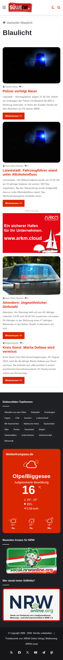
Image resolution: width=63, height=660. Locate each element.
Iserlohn (28, 418)
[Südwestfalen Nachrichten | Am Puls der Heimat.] (20, 7)
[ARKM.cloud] (31, 233)
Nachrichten (49, 424)
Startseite (12, 22)
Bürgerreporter (12, 343)
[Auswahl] (4, 8)
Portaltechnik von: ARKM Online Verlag (25, 638)
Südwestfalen (10, 435)
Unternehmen (28, 435)
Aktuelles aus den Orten (15, 412)
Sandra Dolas (11, 87)
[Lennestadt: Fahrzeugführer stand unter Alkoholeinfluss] (31, 142)
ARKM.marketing (31, 211)
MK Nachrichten (11, 424)
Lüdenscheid (42, 418)
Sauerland (29, 429)
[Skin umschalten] (53, 8)
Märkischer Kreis (31, 424)
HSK (17, 418)
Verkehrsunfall (45, 435)
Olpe (6, 429)
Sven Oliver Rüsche (14, 166)
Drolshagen (49, 412)
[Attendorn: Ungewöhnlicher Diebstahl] (31, 275)
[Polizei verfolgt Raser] (31, 65)
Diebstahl (35, 412)
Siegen (42, 429)
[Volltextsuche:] (58, 8)
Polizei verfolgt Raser (20, 91)
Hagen (7, 418)
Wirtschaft (8, 441)
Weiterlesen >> (13, 116)
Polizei (16, 429)
